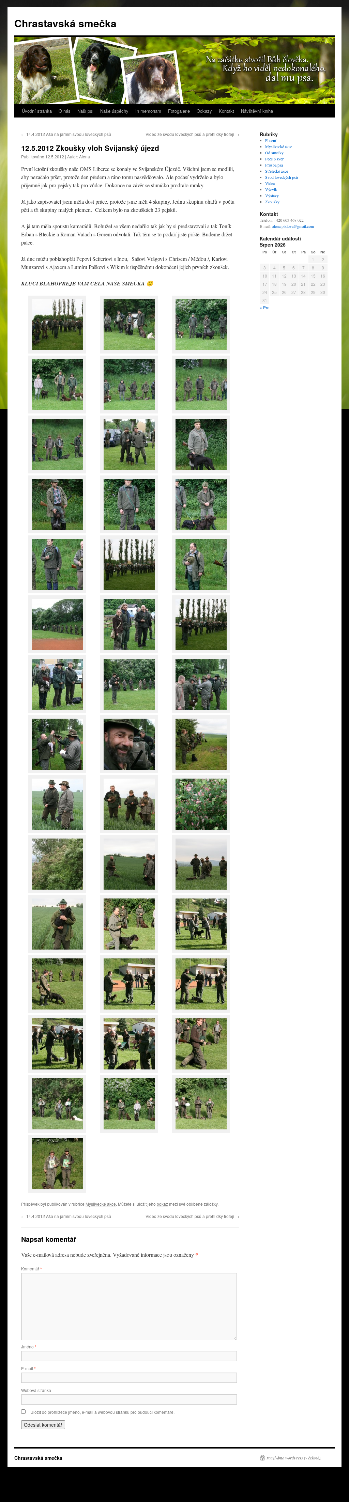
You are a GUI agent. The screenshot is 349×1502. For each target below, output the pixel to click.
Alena (84, 156)
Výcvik (271, 189)
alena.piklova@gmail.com (293, 226)
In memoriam (148, 111)
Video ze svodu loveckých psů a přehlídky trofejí (192, 134)
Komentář (31, 1268)
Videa (270, 183)
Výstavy (272, 195)
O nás (65, 111)
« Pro (265, 307)
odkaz (162, 1204)
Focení (270, 140)
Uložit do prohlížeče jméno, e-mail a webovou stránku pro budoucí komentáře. (102, 1412)
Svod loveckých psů (281, 177)
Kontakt (226, 111)
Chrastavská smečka (65, 23)
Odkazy (204, 111)
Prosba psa (274, 165)
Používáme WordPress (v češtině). (294, 1457)
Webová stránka (36, 1390)
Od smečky (274, 152)
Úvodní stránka (37, 111)
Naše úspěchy (114, 111)
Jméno (28, 1346)
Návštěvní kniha (257, 111)
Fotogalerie (179, 111)
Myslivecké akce (101, 1204)
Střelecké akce (276, 171)
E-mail (28, 1368)
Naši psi (85, 111)
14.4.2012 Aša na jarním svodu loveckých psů (66, 134)
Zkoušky (272, 201)
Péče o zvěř (274, 158)
